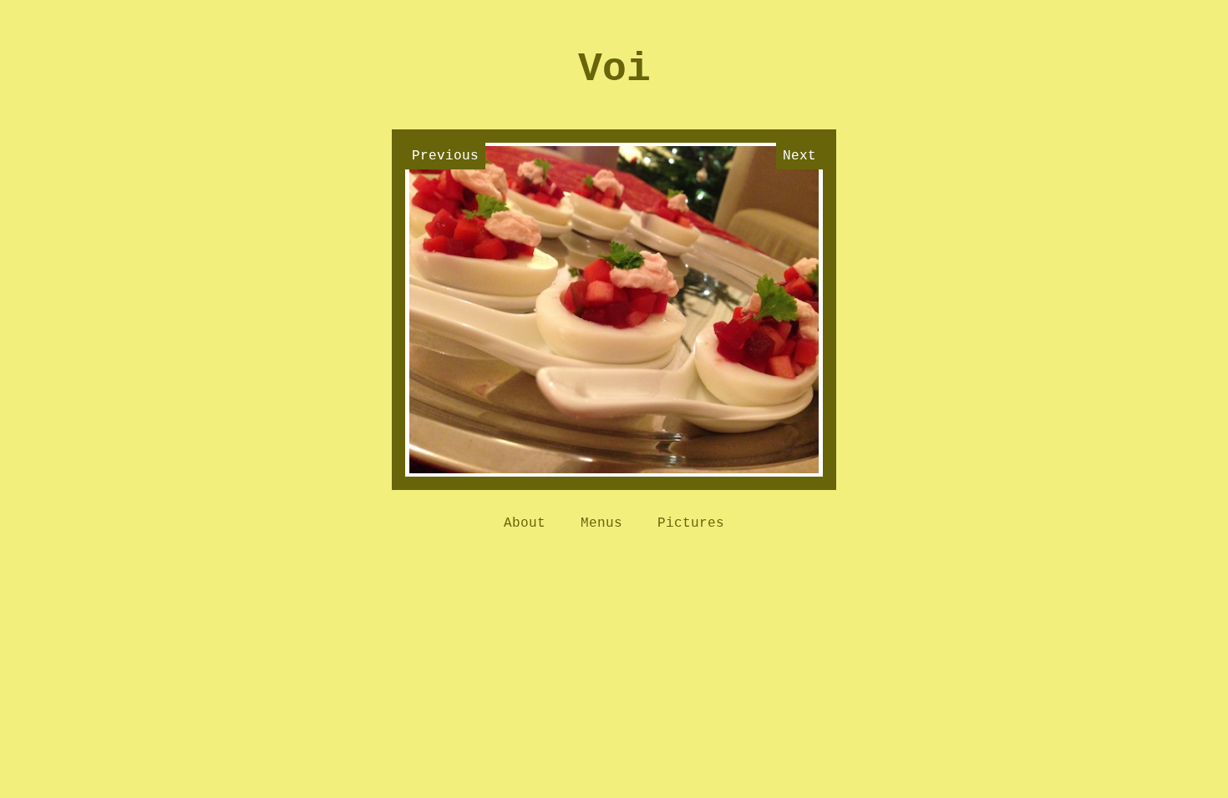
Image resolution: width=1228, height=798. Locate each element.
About (524, 523)
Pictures (690, 523)
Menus (601, 523)
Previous (445, 156)
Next (799, 156)
